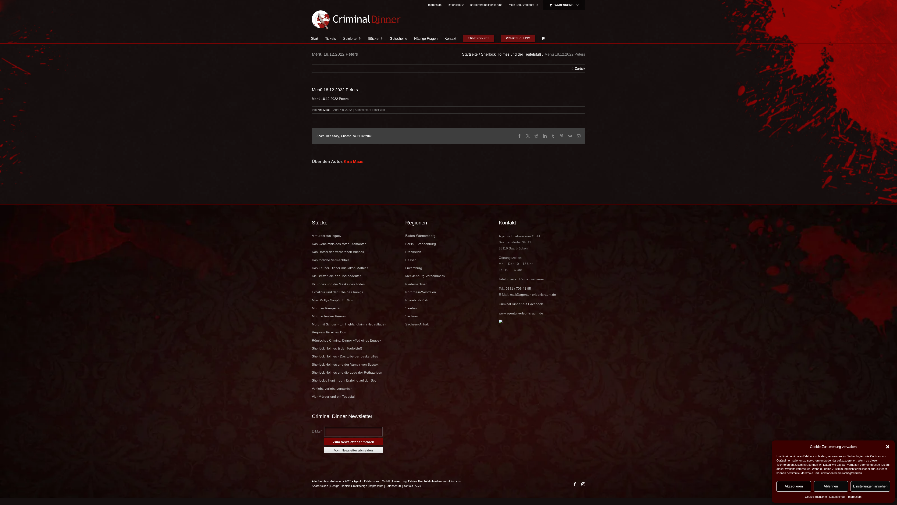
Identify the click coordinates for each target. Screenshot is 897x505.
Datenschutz (837, 496)
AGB (418, 495)
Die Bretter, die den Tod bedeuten (337, 285)
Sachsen (411, 325)
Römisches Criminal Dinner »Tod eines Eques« (346, 350)
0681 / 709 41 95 (518, 298)
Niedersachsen (416, 293)
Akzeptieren (794, 486)
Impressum (854, 496)
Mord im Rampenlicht (327, 317)
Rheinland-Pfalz (417, 309)
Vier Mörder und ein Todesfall (333, 406)
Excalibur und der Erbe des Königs (337, 301)
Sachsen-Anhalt (417, 333)
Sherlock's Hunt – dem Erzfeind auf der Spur (345, 390)
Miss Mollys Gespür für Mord (333, 309)
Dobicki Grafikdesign (354, 495)
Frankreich (413, 261)
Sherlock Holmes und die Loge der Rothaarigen (347, 382)
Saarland (412, 317)
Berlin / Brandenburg (420, 253)
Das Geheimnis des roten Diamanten (339, 253)
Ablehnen (831, 486)
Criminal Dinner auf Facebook (521, 313)
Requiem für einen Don (329, 341)
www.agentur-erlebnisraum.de (521, 323)
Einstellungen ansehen (870, 486)
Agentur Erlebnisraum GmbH (371, 490)
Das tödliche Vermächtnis (330, 269)
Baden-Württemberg (420, 245)
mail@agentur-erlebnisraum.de (533, 304)
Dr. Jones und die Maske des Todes (338, 293)
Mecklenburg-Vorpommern (425, 285)
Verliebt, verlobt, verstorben (332, 398)
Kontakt (408, 495)
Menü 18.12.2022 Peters (330, 108)
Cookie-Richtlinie (816, 496)
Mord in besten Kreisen (329, 325)
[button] (887, 446)
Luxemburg (413, 277)
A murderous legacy (326, 245)
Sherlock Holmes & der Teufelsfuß (337, 358)
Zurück (580, 78)
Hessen (410, 269)
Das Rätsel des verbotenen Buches (338, 261)
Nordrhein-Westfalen (420, 301)
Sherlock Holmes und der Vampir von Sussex (345, 374)
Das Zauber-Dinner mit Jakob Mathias (340, 277)
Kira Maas (323, 119)
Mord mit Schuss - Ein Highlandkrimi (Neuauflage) (349, 333)
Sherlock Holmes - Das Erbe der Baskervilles (345, 366)
